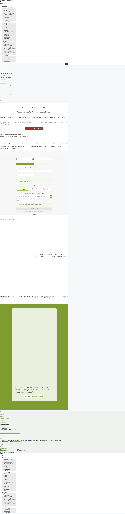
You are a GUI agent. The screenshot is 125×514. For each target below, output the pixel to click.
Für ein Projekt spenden (9, 13)
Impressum (2, 414)
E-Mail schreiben (3, 83)
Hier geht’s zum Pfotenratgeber (34, 396)
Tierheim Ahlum (7, 57)
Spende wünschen (8, 14)
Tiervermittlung (6, 21)
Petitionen (6, 20)
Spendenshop (7, 18)
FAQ (5, 39)
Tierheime (4, 55)
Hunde (5, 23)
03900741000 (2, 75)
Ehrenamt (6, 16)
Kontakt (1, 420)
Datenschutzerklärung (17, 441)
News (5, 42)
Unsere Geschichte (8, 45)
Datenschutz (2, 416)
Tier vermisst (7, 61)
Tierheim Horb (7, 58)
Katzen (5, 24)
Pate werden (6, 17)
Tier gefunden (7, 59)
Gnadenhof (6, 35)
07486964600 (2, 79)
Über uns (4, 41)
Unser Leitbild (7, 44)
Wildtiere (6, 30)
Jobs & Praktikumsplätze (9, 48)
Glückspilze (6, 34)
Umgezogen (6, 38)
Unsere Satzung (7, 47)
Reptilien (6, 28)
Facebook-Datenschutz (4, 418)
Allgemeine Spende (8, 11)
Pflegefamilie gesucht (9, 31)
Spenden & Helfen (6, 7)
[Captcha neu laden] (10, 444)
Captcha (8, 444)
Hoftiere (5, 32)
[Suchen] (66, 64)
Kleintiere (6, 27)
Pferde (5, 26)
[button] (10, 444)
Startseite (4, 6)
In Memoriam (7, 37)
